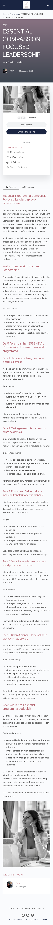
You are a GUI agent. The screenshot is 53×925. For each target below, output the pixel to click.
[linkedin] (32, 915)
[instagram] (27, 915)
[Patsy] (10, 884)
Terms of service (16, 920)
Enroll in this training (26, 132)
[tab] (11, 187)
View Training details (13, 62)
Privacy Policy (32, 920)
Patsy (19, 883)
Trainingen (14, 14)
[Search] (48, 5)
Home (5, 14)
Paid (5, 25)
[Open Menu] (4, 5)
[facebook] (23, 915)
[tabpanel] (26, 528)
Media (44, 920)
